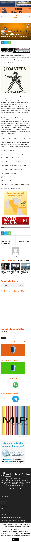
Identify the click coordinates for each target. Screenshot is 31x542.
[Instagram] (14, 488)
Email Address (4, 331)
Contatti (2, 508)
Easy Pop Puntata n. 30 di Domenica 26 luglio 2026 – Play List (25, 272)
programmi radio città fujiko (20, 227)
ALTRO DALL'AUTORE (22, 260)
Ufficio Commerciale (5, 506)
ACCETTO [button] (15, 539)
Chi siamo (3, 499)
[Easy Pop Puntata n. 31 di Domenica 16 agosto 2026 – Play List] (15, 266)
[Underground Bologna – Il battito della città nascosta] (5, 266)
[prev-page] (14, 276)
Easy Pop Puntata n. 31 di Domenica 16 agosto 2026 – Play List (15, 272)
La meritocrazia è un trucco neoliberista (24, 240)
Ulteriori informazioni (23, 537)
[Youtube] (20, 488)
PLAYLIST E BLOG (12, 19)
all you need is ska (9, 227)
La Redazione (4, 503)
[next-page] (16, 276)
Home (2, 19)
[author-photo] (15, 251)
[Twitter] (6, 42)
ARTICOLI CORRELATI (8, 260)
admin (3, 39)
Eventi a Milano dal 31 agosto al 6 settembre (11, 517)
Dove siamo (3, 501)
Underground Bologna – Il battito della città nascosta (5, 272)
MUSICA (6, 19)
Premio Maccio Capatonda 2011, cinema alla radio (6, 241)
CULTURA (3, 269)
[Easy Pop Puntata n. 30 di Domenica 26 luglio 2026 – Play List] (25, 266)
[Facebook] (2, 42)
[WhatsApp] (9, 42)
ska (28, 227)
